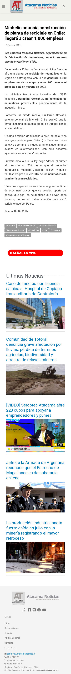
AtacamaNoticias (47, 225)
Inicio (6, 623)
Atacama (10, 225)
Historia (8, 633)
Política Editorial (12, 638)
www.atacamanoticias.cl (18, 235)
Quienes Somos (11, 628)
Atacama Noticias (26, 225)
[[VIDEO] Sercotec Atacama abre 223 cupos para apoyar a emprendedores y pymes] (35, 435)
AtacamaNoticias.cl (15, 230)
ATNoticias (33, 230)
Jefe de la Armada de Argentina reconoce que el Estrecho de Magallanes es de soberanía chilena (35, 470)
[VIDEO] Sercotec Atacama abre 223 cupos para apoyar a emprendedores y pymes (35, 410)
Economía (55, 230)
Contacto (8, 643)
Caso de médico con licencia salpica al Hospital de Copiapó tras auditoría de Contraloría (34, 288)
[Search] (64, 6)
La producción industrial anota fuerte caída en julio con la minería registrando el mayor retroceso (34, 530)
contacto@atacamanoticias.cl (21, 654)
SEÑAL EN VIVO (24, 253)
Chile (44, 230)
